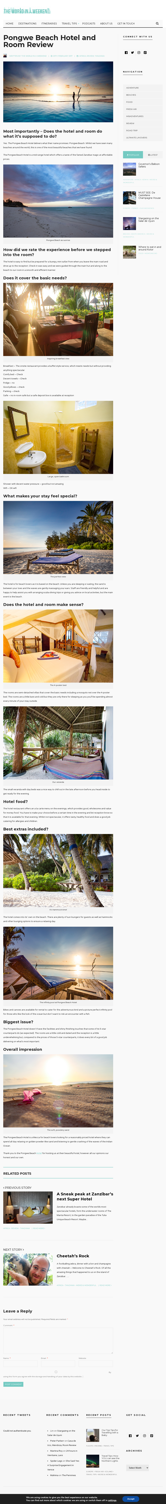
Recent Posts (98, 1415)
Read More (38, 1228)
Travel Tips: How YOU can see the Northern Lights (110, 1458)
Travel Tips (69, 23)
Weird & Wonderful (86, 1285)
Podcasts (88, 23)
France (135, 208)
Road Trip (132, 130)
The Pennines (69, 1475)
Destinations (27, 23)
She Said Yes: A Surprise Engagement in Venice (63, 1465)
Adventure (132, 88)
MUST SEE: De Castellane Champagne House (149, 195)
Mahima (54, 1475)
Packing (98, 1446)
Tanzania (100, 56)
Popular (133, 155)
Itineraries (49, 23)
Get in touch (126, 23)
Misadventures (134, 116)
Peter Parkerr (57, 1441)
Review (90, 56)
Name (7, 1358)
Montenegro (151, 253)
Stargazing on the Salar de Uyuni (148, 220)
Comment (8, 1325)
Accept (130, 1498)
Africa (82, 56)
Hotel (39, 1153)
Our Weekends (147, 208)
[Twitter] (132, 53)
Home (9, 23)
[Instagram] (139, 53)
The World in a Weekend (34, 56)
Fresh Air (131, 109)
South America (138, 234)
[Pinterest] (145, 53)
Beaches (131, 95)
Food (129, 102)
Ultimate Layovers (136, 137)
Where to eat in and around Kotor (149, 248)
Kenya (145, 180)
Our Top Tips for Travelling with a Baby (110, 1432)
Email (44, 1358)
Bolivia (126, 234)
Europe (126, 208)
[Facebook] (126, 53)
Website (82, 1358)
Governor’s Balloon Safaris (149, 165)
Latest (154, 155)
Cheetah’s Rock (73, 1256)
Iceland (109, 1472)
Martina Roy (56, 1451)
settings (112, 1500)
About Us (106, 23)
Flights (89, 1446)
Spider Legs (56, 1461)
